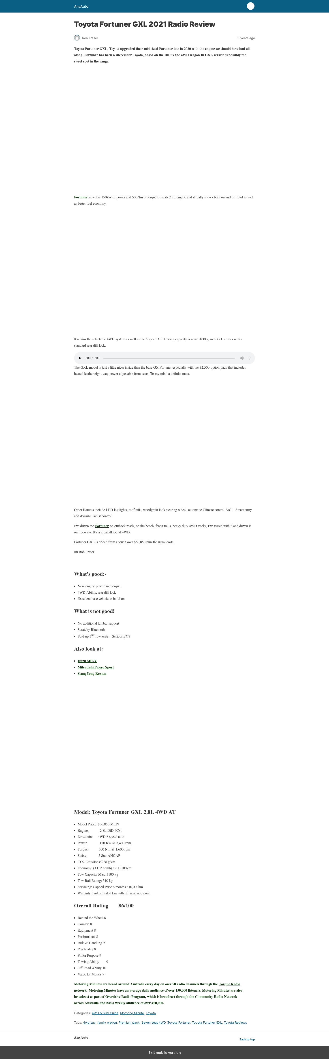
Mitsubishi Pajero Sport (96, 667)
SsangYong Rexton (92, 673)
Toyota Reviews (235, 1022)
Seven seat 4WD (153, 1022)
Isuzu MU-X (87, 660)
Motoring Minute (132, 1013)
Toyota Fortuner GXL (207, 1022)
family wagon (107, 1022)
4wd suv (89, 1022)
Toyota (151, 1013)
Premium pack (129, 1022)
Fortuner (81, 197)
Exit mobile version (164, 1052)
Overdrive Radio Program (125, 996)
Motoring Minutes (103, 990)
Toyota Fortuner (178, 1022)
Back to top (247, 1039)
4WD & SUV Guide (105, 1013)
